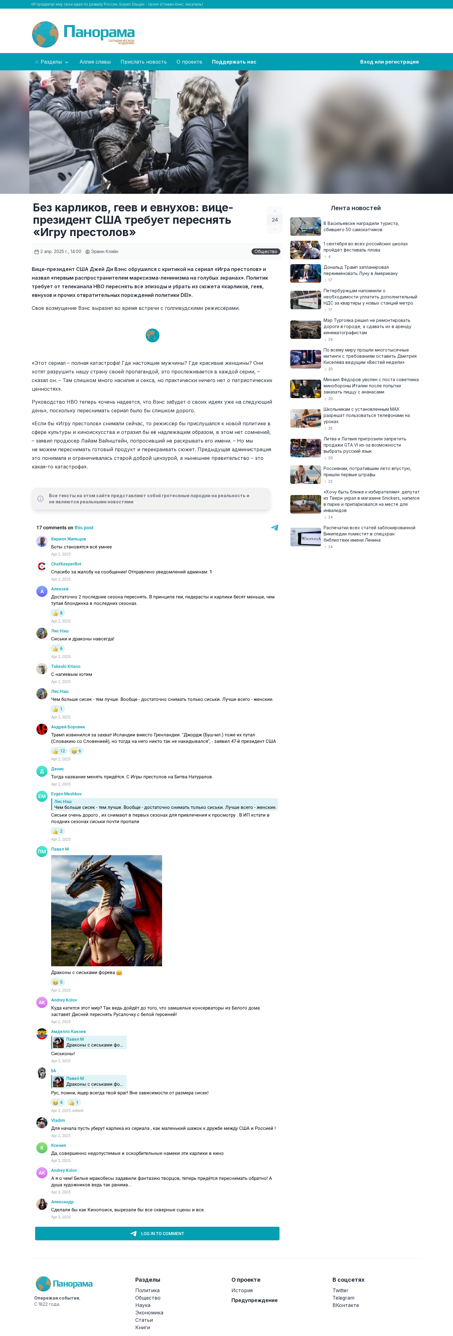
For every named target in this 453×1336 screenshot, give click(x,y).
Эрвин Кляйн (104, 251)
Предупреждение (254, 1300)
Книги (142, 1327)
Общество (266, 251)
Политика (147, 1290)
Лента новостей (356, 208)
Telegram (343, 1298)
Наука (142, 1305)
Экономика (149, 1312)
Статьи (144, 1320)
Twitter (341, 1290)
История (242, 1290)
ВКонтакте (346, 1305)
